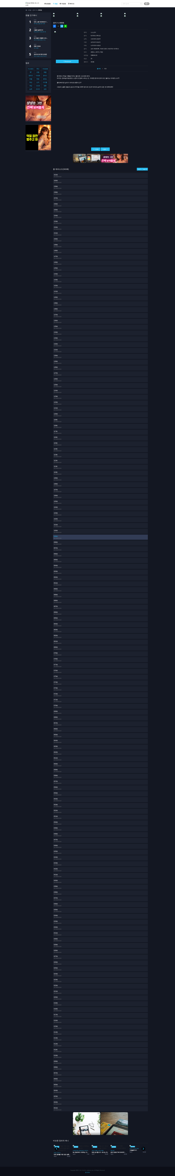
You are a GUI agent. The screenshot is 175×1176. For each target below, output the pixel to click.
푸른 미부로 (37, 46)
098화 (57, 543)
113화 (57, 455)
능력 (30, 89)
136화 (57, 321)
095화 (57, 560)
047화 (57, 840)
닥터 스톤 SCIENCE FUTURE (41, 22)
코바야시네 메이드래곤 (40, 54)
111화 (57, 467)
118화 (57, 426)
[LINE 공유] (65, 26)
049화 (57, 829)
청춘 (37, 48)
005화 (57, 1085)
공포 (43, 31)
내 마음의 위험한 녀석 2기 (41, 38)
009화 (57, 1062)
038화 (57, 893)
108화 (57, 484)
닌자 (37, 82)
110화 (57, 473)
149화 (57, 245)
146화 (57, 263)
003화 (57, 1097)
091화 (57, 584)
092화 (57, 578)
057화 (57, 782)
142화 (57, 286)
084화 (57, 624)
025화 (57, 969)
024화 (57, 974)
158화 (57, 193)
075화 (57, 677)
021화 (57, 992)
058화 (57, 776)
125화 (57, 385)
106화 (57, 496)
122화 (57, 403)
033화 (57, 922)
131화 (57, 350)
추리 (37, 69)
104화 (57, 508)
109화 (57, 479)
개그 (44, 40)
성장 (45, 89)
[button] (143, 1149)
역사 (35, 48)
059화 (57, 770)
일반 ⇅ (145, 169)
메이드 (45, 56)
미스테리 (30, 69)
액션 (36, 23)
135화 (57, 327)
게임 (30, 85)
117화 (57, 432)
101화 (57, 525)
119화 (57, 420)
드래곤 (41, 56)
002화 (57, 1103)
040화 (57, 881)
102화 (57, 519)
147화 (57, 257)
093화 (57, 572)
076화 (57, 671)
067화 (57, 724)
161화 (57, 175)
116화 (57, 438)
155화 (57, 210)
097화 (57, 549)
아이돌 (45, 82)
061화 (57, 759)
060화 (57, 764)
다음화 (104, 149)
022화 (57, 986)
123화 (57, 397)
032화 (57, 928)
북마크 (72, 3)
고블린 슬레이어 (38, 30)
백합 (45, 72)
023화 (57, 980)
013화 (57, 1039)
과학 (44, 23)
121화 (57, 409)
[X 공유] (58, 26)
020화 (57, 998)
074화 (57, 683)
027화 (57, 957)
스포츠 (38, 85)
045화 (57, 852)
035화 (57, 910)
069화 (57, 712)
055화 (57, 794)
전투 (41, 23)
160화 (57, 181)
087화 (57, 607)
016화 (57, 1021)
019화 (57, 1004)
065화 (57, 735)
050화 (57, 823)
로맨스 (41, 40)
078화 (57, 659)
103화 (57, 514)
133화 (57, 339)
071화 (57, 700)
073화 (57, 689)
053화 (57, 805)
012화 (57, 1044)
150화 (57, 240)
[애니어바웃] (33, 3)
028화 (57, 951)
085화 (57, 619)
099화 (57, 537)
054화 (57, 799)
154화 (57, 216)
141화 (57, 292)
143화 (57, 280)
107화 (57, 490)
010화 (57, 1056)
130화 (57, 356)
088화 (57, 601)
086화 (57, 613)
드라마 (38, 89)
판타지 (38, 31)
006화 (57, 1079)
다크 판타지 (132, 1148)
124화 (57, 391)
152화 (57, 228)
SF (34, 23)
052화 (57, 811)
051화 (57, 817)
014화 (57, 1033)
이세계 (38, 75)
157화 (57, 199)
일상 (38, 56)
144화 (57, 275)
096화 (57, 554)
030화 (57, 939)
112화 (57, 461)
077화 (57, 665)
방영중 (48, 3)
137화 (57, 315)
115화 (57, 444)
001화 (57, 1109)
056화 (57, 788)
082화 (57, 636)
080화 (57, 648)
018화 (57, 1009)
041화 (57, 875)
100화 (57, 531)
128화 (57, 368)
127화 (57, 374)
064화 (57, 741)
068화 (57, 718)
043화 (57, 864)
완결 (56, 3)
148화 (57, 251)
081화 (57, 642)
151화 (57, 234)
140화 (57, 298)
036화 (57, 904)
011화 (57, 1050)
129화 (57, 362)
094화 (57, 566)
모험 (39, 23)
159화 (57, 187)
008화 (57, 1068)
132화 (57, 344)
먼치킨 (67, 1150)
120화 (57, 414)
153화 (57, 222)
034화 (57, 916)
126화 (57, 379)
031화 (57, 934)
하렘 (30, 79)
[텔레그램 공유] (61, 26)
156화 (57, 205)
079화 (57, 654)
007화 (57, 1074)
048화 (57, 834)
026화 (57, 963)
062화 (57, 753)
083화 (57, 630)
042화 (57, 869)
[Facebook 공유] (54, 26)
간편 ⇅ (139, 169)
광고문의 (87, 1172)
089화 (57, 595)
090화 (57, 589)
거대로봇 (45, 69)
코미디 (35, 40)
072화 (57, 694)
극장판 (63, 3)
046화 (57, 846)
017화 (57, 1015)
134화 (57, 333)
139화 (57, 304)
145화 (57, 269)
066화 (57, 729)
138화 (57, 309)
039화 (57, 887)
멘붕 (46, 31)
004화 (57, 1091)
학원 (38, 40)
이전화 (97, 149)
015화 (57, 1027)
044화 (57, 858)
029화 (57, 945)
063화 (57, 747)
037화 (57, 899)
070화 (57, 706)
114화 (57, 449)
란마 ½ (35, 10)
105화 (57, 502)
